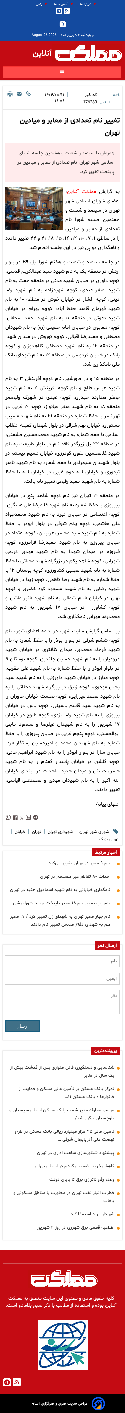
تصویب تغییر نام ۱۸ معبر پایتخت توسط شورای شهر (61, 903)
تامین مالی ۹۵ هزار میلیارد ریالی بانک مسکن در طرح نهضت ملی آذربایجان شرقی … (64, 1135)
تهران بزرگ (108, 839)
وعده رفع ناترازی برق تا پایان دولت (81, 1179)
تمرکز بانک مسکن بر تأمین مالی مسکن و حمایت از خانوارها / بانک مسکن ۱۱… (66, 1093)
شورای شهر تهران (93, 832)
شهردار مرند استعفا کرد (92, 1214)
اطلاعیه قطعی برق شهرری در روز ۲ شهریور (75, 1227)
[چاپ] (10, 99)
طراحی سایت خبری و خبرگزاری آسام (60, 1403)
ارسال (22, 1026)
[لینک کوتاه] (28, 99)
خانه (116, 95)
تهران (36, 832)
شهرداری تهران (59, 832)
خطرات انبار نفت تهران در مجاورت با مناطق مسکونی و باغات (63, 1197)
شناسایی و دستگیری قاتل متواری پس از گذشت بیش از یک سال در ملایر (62, 1071)
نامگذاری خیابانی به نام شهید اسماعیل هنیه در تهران (60, 890)
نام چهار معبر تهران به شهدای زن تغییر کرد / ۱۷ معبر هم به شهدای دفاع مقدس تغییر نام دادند (60, 920)
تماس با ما (61, 4)
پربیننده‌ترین (105, 1051)
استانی (105, 102)
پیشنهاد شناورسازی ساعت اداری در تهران (75, 1153)
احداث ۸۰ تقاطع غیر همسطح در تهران (75, 876)
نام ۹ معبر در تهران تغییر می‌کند (79, 863)
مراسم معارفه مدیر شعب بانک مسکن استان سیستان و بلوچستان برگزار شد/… (61, 1114)
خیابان (19, 832)
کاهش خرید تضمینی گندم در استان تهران (74, 1166)
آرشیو (39, 4)
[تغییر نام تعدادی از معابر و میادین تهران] (34, 208)
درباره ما (86, 4)
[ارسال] (19, 99)
